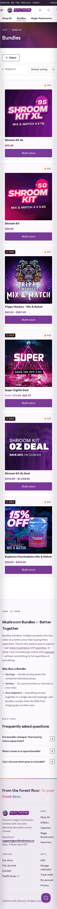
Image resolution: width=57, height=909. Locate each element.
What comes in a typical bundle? (21, 751)
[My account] (40, 10)
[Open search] (48, 10)
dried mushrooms (20, 647)
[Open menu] (1, 10)
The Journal (9, 865)
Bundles (21, 18)
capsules (49, 652)
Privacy (45, 885)
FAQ (43, 860)
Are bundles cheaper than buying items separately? (22, 738)
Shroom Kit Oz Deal (17, 473)
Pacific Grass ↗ (10, 876)
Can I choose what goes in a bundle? (23, 761)
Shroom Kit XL (14, 140)
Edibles (45, 822)
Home (5, 30)
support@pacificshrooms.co (18, 840)
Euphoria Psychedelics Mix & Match (28, 556)
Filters (12, 57)
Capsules (46, 827)
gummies (41, 647)
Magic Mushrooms (41, 18)
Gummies (46, 842)
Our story (7, 860)
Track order (47, 874)
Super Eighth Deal (17, 390)
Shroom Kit (12, 223)
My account (47, 880)
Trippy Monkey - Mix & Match (24, 306)
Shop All (7, 18)
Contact (6, 870)
